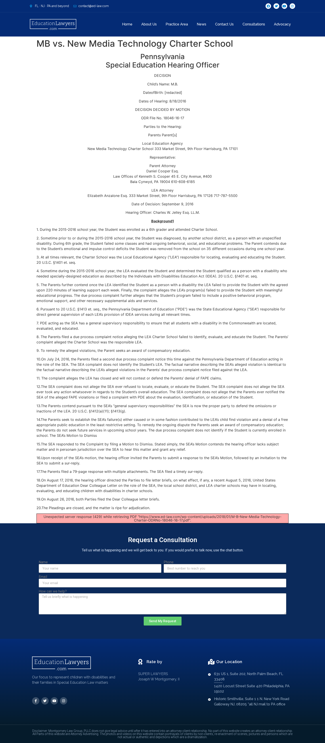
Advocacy (282, 24)
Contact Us (224, 24)
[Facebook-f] (35, 701)
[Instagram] (292, 6)
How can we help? (53, 591)
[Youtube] (284, 6)
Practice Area (177, 24)
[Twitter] (276, 6)
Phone (169, 562)
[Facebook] (268, 6)
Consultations (254, 24)
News (201, 24)
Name (43, 562)
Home (127, 24)
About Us (149, 24)
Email (43, 577)
